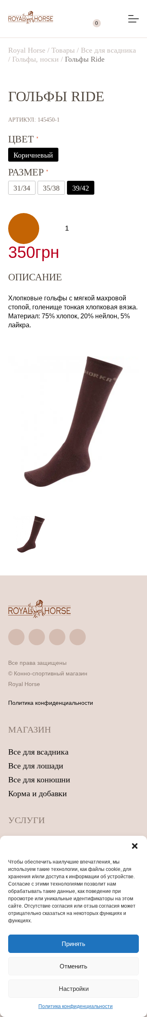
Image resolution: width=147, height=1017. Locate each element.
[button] (135, 846)
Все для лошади (35, 765)
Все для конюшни (39, 779)
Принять (73, 943)
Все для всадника (38, 751)
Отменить (73, 966)
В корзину (23, 228)
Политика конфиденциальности (75, 1006)
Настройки (74, 988)
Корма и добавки (37, 793)
